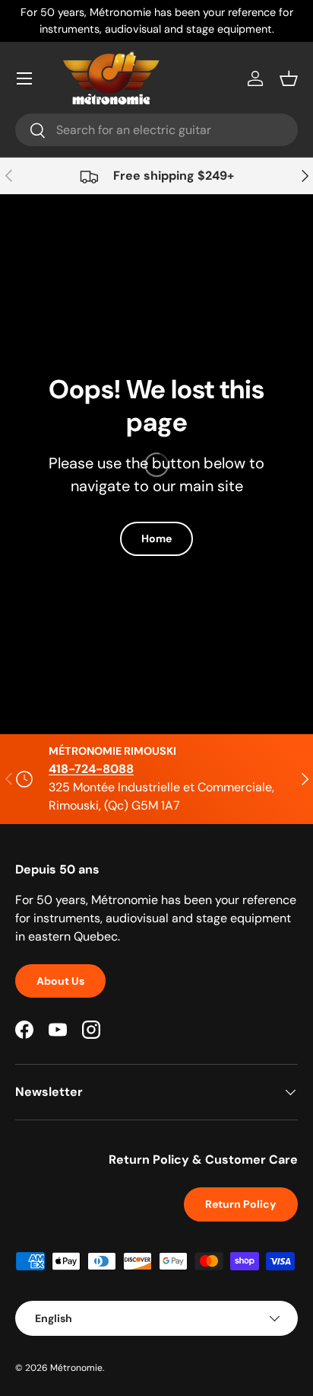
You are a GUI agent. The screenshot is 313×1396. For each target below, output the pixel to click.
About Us (60, 981)
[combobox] (156, 129)
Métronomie (76, 1368)
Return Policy (241, 1204)
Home (156, 538)
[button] (288, 78)
